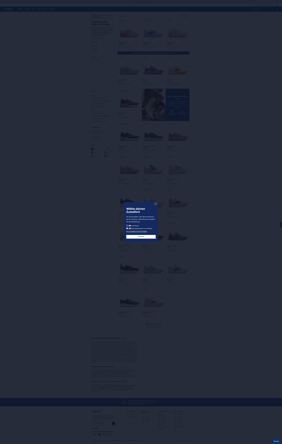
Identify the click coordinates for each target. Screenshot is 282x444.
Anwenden (141, 236)
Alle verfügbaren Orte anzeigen (136, 231)
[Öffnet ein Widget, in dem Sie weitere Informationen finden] (276, 441)
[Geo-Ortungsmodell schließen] (156, 204)
